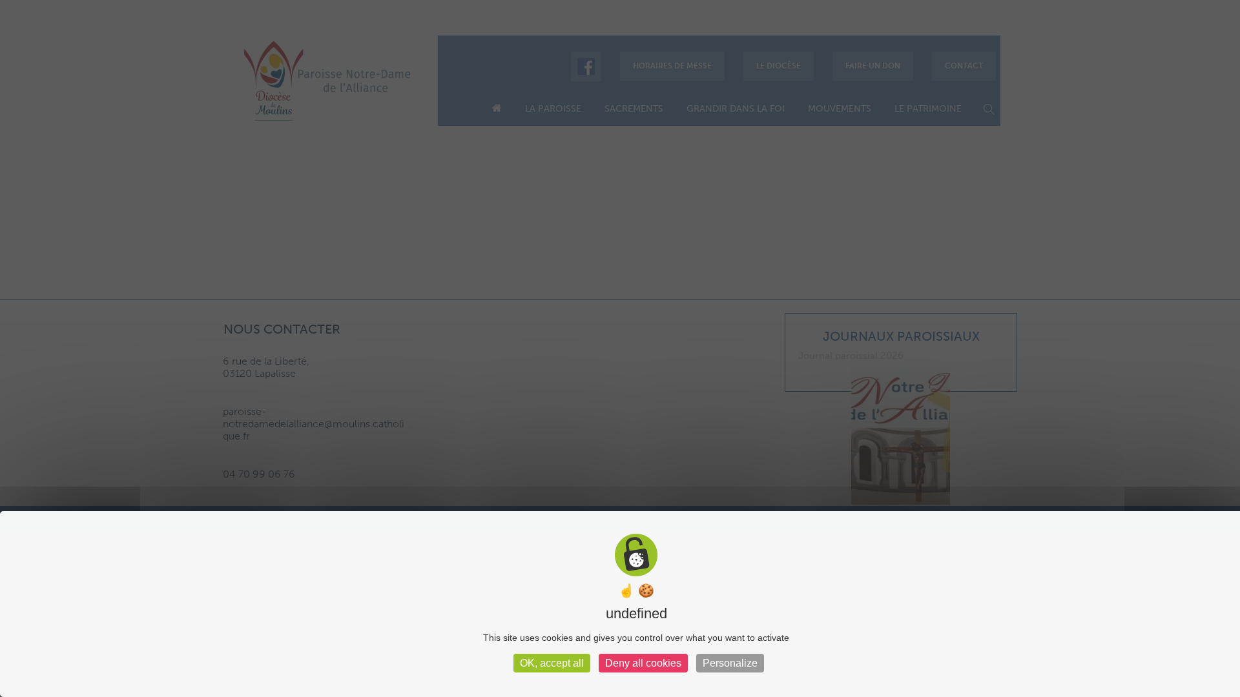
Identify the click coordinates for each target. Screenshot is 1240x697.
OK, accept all (552, 663)
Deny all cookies (643, 663)
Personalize (730, 663)
